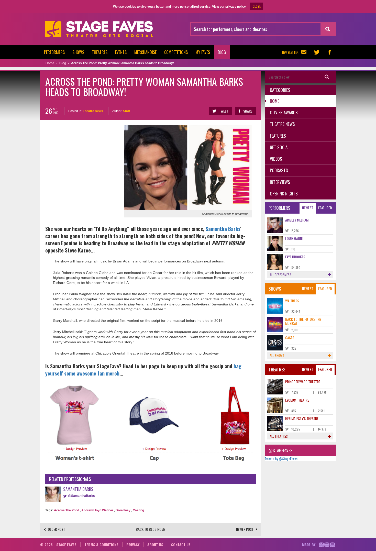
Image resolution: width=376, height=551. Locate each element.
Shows (78, 52)
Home (274, 101)
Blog (222, 52)
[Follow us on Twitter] (316, 52)
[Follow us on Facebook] (329, 52)
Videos (276, 159)
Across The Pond (66, 510)
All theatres (279, 436)
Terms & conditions (101, 544)
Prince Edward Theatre (302, 381)
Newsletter (290, 52)
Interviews (280, 182)
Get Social (279, 147)
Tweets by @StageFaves (281, 458)
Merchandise (145, 52)
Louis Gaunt (294, 238)
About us (155, 544)
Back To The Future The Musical (303, 321)
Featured (325, 207)
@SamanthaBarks (81, 496)
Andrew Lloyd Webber (97, 510)
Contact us (181, 544)
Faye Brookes (295, 256)
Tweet (223, 111)
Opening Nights (284, 193)
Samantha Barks (223, 229)
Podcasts (279, 170)
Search (327, 77)
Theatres (99, 52)
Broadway (123, 510)
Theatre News (93, 111)
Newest (307, 207)
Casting (138, 510)
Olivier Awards (284, 112)
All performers (280, 274)
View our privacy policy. (229, 6)
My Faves (202, 52)
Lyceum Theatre (297, 400)
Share (247, 111)
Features (278, 136)
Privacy (132, 544)
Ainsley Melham (296, 220)
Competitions (176, 52)
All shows (277, 355)
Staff (126, 111)
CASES (289, 337)
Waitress (292, 300)
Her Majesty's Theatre (301, 418)
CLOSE (257, 6)
